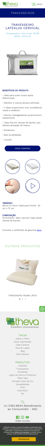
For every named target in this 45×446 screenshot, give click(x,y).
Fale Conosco (22, 354)
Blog (23, 351)
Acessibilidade (22, 384)
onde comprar (22, 148)
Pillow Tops (22, 378)
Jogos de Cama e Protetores (22, 375)
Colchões (22, 365)
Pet (22, 393)
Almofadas (23, 372)
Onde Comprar (22, 345)
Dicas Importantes (22, 342)
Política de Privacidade (21, 432)
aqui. (39, 230)
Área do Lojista (22, 348)
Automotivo (22, 390)
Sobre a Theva (22, 338)
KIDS (22, 387)
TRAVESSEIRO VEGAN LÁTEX (22, 295)
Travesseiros (22, 369)
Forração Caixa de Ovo (22, 381)
